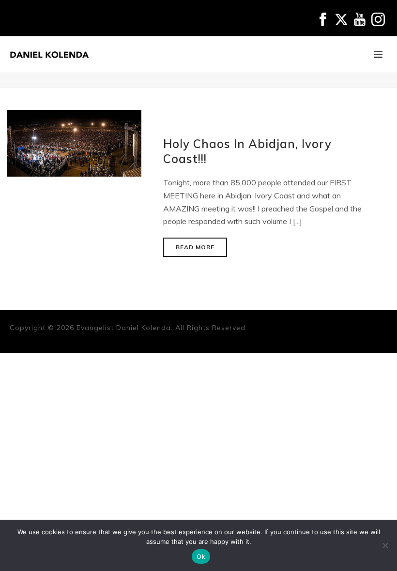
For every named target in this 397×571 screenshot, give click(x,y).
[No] (385, 545)
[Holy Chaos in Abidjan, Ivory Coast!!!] (74, 142)
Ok (201, 556)
